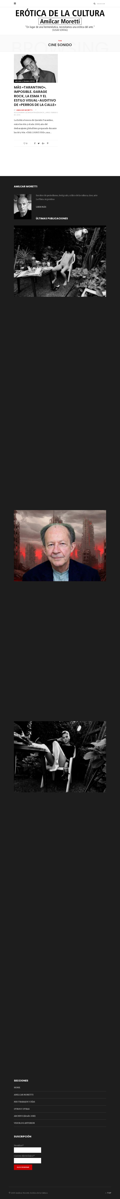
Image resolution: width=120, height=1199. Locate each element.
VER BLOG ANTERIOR (24, 1123)
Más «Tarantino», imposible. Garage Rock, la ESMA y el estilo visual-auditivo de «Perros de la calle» (35, 96)
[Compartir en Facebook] (34, 143)
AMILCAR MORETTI (23, 1095)
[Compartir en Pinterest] (47, 143)
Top (109, 1193)
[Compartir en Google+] (43, 143)
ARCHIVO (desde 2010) (25, 81)
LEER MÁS (41, 207)
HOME (17, 1087)
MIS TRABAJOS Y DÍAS (24, 1102)
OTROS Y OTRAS (22, 1109)
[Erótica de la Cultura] (60, 21)
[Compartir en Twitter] (39, 143)
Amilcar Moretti (24, 110)
